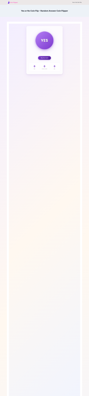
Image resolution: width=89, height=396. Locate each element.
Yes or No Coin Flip (76, 2)
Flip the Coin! (44, 58)
